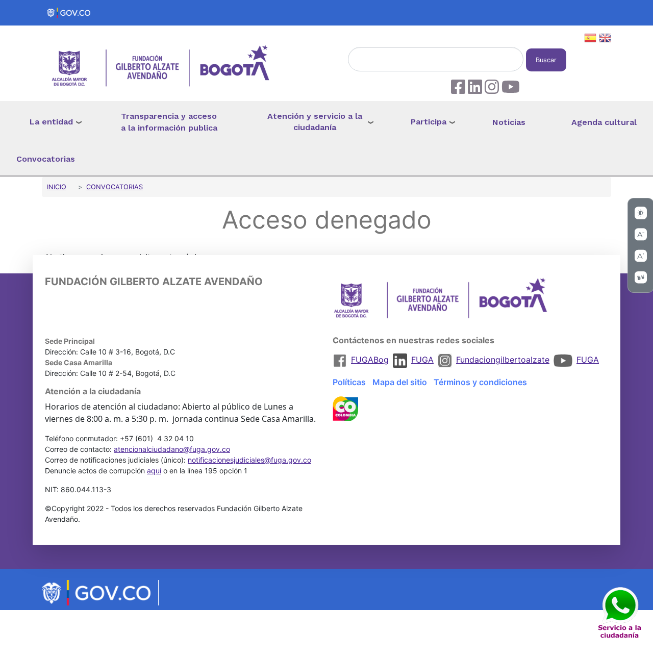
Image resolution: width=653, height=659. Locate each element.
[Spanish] (590, 39)
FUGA (422, 359)
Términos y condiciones (480, 382)
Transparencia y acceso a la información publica (169, 122)
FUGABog (370, 359)
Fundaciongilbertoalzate (502, 359)
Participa (428, 121)
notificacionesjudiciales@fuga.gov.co (249, 459)
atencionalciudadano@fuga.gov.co (172, 449)
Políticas (349, 382)
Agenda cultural (604, 122)
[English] (605, 39)
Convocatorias (45, 159)
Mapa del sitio (399, 382)
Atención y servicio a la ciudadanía (314, 122)
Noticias (508, 122)
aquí (154, 470)
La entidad (51, 121)
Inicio (56, 187)
